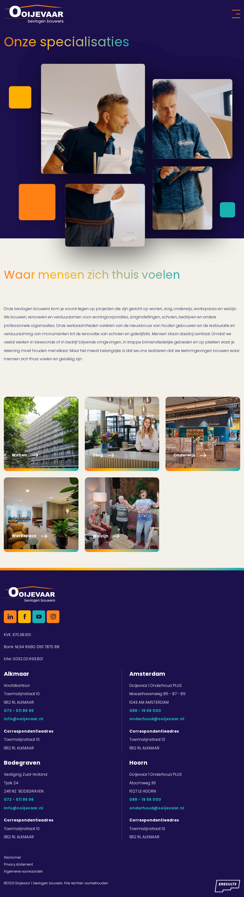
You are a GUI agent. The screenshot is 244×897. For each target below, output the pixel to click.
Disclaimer (12, 857)
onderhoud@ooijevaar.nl (156, 718)
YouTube (38, 616)
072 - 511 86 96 (19, 710)
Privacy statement (18, 864)
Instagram (53, 616)
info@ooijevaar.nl (23, 718)
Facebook (24, 616)
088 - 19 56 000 (145, 710)
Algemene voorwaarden (23, 871)
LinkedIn (10, 616)
